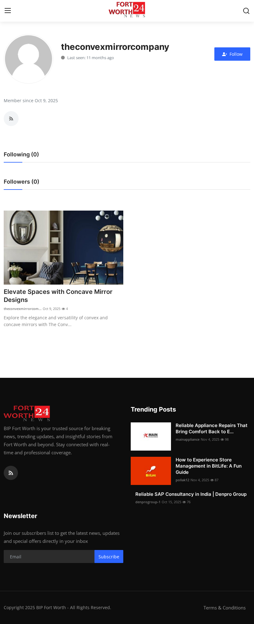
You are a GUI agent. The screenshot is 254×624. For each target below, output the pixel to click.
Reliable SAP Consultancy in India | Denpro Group (191, 494)
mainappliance (187, 439)
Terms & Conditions (225, 607)
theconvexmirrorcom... (23, 308)
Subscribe (109, 557)
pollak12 (182, 480)
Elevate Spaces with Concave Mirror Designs (58, 295)
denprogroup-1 (147, 502)
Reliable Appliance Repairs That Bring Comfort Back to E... (211, 428)
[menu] (7, 11)
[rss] (11, 473)
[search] (246, 11)
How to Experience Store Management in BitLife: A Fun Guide (209, 466)
